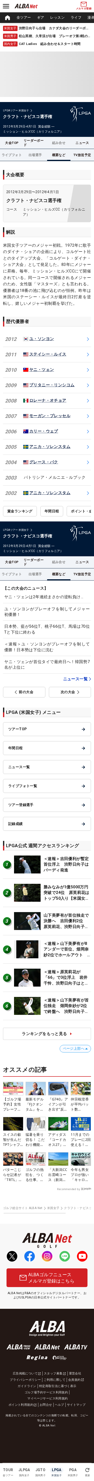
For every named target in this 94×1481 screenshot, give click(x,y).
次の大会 (68, 692)
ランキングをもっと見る (44, 1033)
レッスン (57, 17)
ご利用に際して (54, 1380)
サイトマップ (76, 1405)
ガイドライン (27, 1386)
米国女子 (53, 1208)
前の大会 (26, 692)
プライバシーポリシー (25, 1380)
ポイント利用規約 (21, 1405)
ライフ (76, 17)
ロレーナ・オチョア (47, 400)
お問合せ (46, 1405)
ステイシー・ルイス (47, 354)
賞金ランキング (20, 511)
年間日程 (52, 511)
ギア (40, 17)
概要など (59, 155)
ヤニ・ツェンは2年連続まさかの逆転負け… (43, 596)
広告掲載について (25, 1373)
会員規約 (74, 1380)
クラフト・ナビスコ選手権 (34, 200)
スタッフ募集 (53, 1373)
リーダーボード (34, 143)
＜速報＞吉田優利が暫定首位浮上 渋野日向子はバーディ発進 (66, 864)
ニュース (82, 143)
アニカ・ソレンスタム (49, 446)
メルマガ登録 (83, 8)
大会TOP (11, 143)
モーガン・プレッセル (49, 415)
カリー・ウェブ (43, 431)
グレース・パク (43, 462)
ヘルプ (59, 1405)
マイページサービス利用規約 (47, 1398)
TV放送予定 (82, 155)
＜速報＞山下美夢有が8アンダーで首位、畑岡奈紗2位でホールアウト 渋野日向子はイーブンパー (66, 955)
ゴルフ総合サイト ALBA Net (23, 1208)
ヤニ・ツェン (41, 369)
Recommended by (68, 1189)
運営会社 (75, 1373)
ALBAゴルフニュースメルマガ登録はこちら (51, 1278)
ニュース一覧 (75, 678)
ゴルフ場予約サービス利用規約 (46, 1392)
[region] (47, 17)
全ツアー (24, 17)
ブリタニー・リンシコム (51, 385)
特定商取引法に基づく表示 (57, 1386)
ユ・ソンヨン (41, 338)
